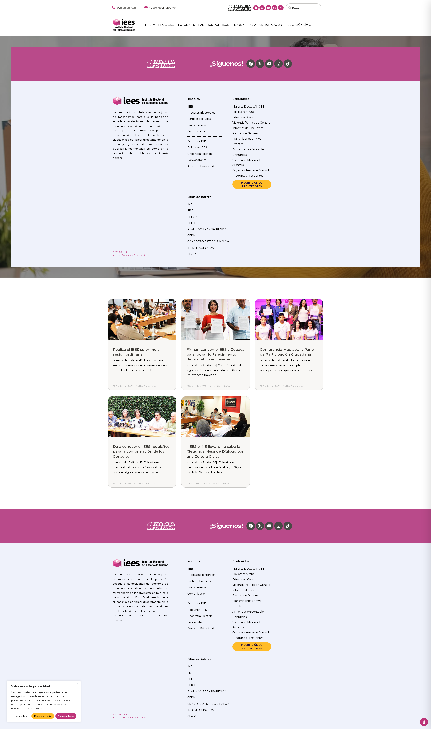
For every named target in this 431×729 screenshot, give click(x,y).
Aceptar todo (66, 716)
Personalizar (21, 716)
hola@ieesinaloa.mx (162, 7)
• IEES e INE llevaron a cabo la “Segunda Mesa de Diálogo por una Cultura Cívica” (215, 451)
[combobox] (303, 7)
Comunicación (270, 24)
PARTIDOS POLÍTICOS (213, 24)
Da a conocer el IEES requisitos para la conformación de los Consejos (141, 451)
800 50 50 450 (126, 7)
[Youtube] (268, 7)
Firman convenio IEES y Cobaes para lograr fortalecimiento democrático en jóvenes (215, 354)
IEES (148, 24)
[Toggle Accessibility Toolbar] (424, 722)
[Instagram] (274, 7)
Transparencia (244, 24)
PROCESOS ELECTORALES (176, 24)
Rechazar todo (43, 716)
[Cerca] (77, 684)
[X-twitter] (262, 7)
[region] (44, 701)
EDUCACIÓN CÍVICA (299, 24)
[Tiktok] (281, 7)
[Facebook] (256, 7)
